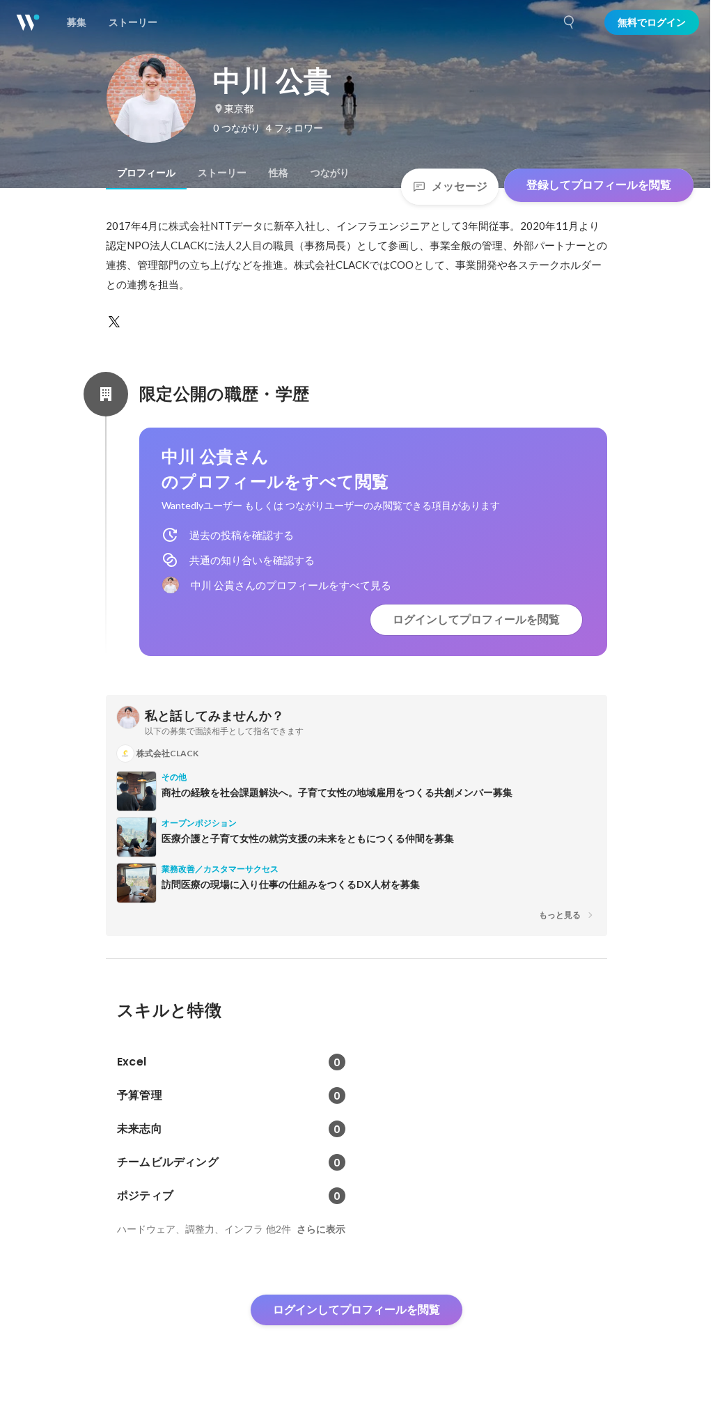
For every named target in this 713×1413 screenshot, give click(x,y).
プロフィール (146, 173)
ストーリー (222, 173)
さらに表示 (321, 1229)
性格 (278, 173)
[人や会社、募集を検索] (569, 22)
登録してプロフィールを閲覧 (598, 185)
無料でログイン (652, 22)
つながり (330, 173)
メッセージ (459, 186)
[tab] (146, 172)
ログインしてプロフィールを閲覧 (476, 619)
